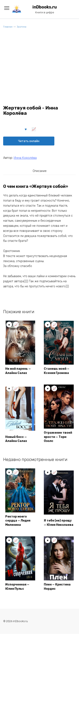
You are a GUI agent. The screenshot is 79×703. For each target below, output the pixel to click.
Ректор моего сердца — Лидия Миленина (17, 521)
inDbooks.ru (44, 7)
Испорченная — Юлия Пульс (17, 587)
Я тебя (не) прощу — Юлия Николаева (58, 523)
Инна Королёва (25, 158)
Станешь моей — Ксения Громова (56, 371)
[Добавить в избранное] (25, 129)
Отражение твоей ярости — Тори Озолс (58, 437)
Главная (7, 26)
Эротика (21, 26)
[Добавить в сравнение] (33, 129)
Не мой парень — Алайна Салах (18, 371)
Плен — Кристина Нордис (57, 587)
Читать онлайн (28, 141)
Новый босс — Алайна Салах (16, 439)
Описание (40, 171)
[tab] (39, 171)
